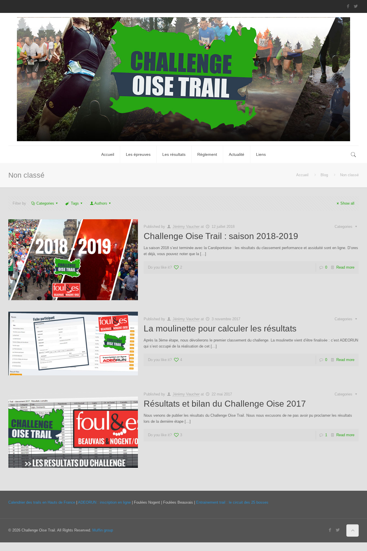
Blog (324, 175)
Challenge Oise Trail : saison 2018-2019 (221, 236)
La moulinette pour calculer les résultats (220, 328)
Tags (75, 203)
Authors (100, 203)
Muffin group (102, 530)
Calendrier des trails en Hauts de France (41, 502)
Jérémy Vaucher (186, 226)
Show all (347, 203)
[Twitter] (356, 6)
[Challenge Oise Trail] (183, 79)
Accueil (302, 175)
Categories (45, 203)
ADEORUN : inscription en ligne (104, 502)
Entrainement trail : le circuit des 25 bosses (232, 502)
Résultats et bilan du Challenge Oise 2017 (225, 403)
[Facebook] (348, 6)
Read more (345, 267)
